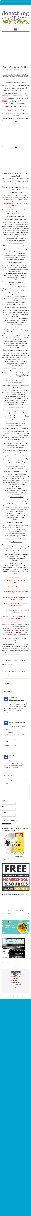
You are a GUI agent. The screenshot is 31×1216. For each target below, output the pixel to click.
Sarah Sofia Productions (23, 398)
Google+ (15, 210)
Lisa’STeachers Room (19, 488)
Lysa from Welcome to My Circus (18, 722)
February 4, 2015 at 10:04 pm (17, 726)
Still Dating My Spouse (15, 271)
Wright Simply (20, 441)
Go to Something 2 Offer (15, 531)
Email (3, 806)
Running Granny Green (23, 230)
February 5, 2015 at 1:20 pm (16, 758)
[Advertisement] (15, 47)
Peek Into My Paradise (22, 463)
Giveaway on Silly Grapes (22, 375)
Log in (21, 996)
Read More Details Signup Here (13, 632)
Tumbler (21, 210)
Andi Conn (16, 573)
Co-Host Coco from (9, 254)
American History (6, 529)
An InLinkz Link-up (7, 664)
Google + (17, 234)
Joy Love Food (25, 357)
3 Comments (16, 69)
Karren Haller (13, 697)
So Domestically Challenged (20, 554)
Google (18, 255)
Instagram (15, 236)
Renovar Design (21, 341)
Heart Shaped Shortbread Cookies (15, 396)
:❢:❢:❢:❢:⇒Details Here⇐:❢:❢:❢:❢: (15, 178)
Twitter (4, 210)
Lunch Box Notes (19, 511)
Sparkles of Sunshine (22, 318)
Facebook (9, 210)
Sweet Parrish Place (21, 420)
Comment (5, 784)
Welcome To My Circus (17, 295)
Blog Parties (9, 680)
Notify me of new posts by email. (10, 820)
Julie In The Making (19, 513)
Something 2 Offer (15, 13)
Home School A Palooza (21, 254)
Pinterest (26, 210)
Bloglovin (23, 238)
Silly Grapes (22, 377)
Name (4, 800)
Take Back (15, 552)
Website (4, 812)
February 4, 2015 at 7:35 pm (16, 700)
